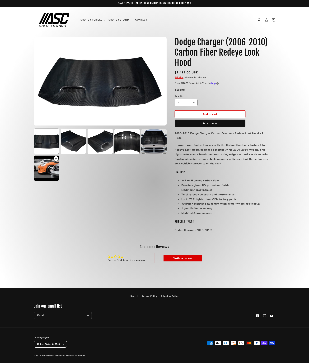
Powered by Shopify (75, 355)
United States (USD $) (49, 344)
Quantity (179, 96)
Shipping (179, 77)
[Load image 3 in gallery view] (100, 141)
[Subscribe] (88, 315)
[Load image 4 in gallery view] (127, 141)
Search (134, 296)
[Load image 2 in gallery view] (73, 141)
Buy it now (210, 123)
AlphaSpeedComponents (54, 355)
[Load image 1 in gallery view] (46, 141)
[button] (93, 20)
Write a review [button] (182, 258)
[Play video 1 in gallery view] (46, 168)
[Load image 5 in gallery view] (154, 141)
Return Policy (149, 296)
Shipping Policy (169, 296)
